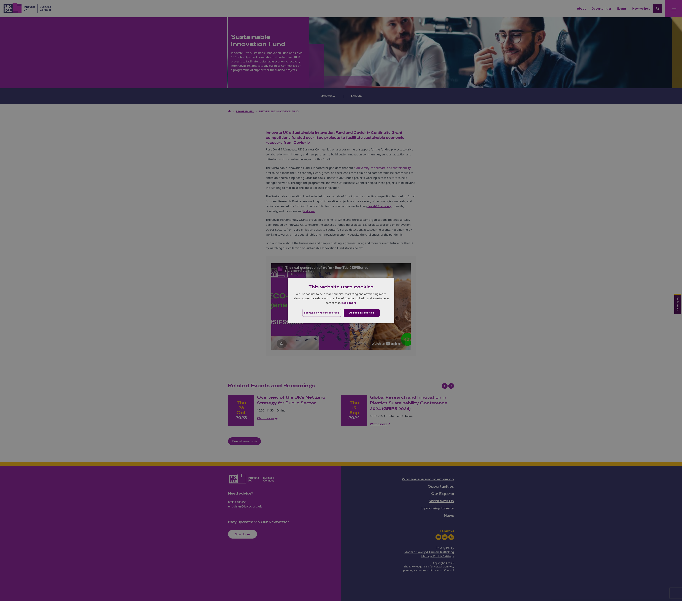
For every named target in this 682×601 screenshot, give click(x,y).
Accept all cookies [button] (361, 312)
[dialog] (341, 300)
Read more (348, 302)
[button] (321, 313)
